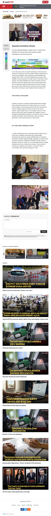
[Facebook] (6, 53)
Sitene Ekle (36, 505)
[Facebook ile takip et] (22, 509)
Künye (19, 505)
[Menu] (44, 2)
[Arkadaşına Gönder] (6, 63)
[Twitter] (6, 56)
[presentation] (7, 6)
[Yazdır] (6, 66)
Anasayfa (6, 11)
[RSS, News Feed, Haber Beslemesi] (28, 509)
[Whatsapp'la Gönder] (6, 61)
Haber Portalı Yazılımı (9, 514)
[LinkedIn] (6, 58)
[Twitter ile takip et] (25, 509)
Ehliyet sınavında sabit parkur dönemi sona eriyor (28, 6)
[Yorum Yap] (6, 68)
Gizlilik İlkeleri (29, 505)
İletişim (23, 505)
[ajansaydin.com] (8, 2)
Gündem (12, 11)
